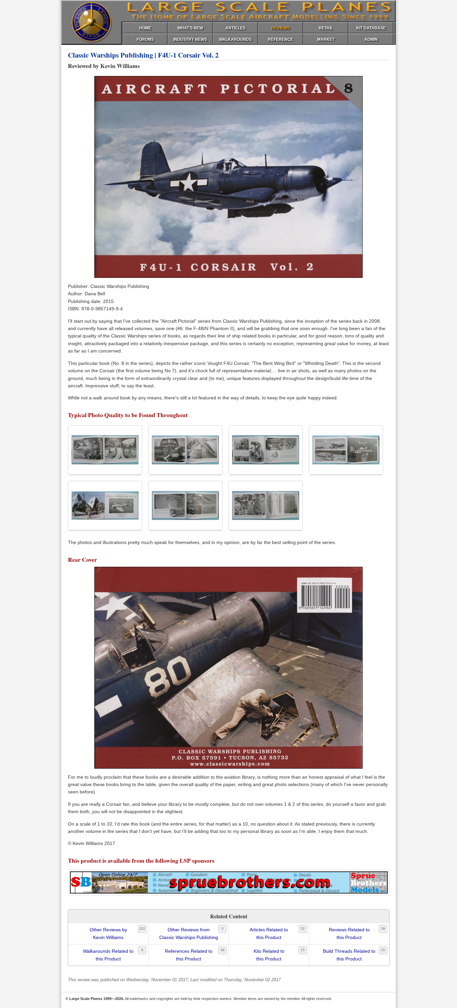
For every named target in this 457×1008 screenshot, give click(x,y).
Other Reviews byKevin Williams (108, 933)
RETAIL (326, 28)
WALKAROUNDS (235, 39)
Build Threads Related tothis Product (349, 954)
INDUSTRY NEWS (190, 39)
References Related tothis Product (188, 954)
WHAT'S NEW (190, 28)
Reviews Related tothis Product (349, 933)
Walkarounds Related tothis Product (108, 954)
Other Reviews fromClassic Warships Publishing (188, 933)
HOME (145, 28)
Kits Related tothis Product (269, 954)
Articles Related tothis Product (269, 933)
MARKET (326, 39)
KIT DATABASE (371, 28)
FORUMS (145, 39)
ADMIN (371, 39)
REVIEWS (280, 28)
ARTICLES (235, 28)
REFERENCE (280, 39)
